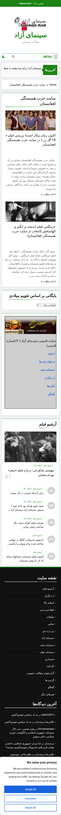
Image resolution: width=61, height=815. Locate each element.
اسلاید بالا (38, 465)
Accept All (30, 789)
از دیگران (49, 377)
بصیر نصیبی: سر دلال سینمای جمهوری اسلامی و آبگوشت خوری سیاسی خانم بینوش (31, 732)
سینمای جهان (47, 652)
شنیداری (49, 659)
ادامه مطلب (49, 194)
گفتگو (51, 394)
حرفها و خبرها (47, 361)
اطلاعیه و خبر (47, 609)
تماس (51, 623)
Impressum (25, 3)
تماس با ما (39, 3)
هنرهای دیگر (47, 694)
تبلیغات (50, 616)
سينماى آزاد (30, 35)
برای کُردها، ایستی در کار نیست (27, 493)
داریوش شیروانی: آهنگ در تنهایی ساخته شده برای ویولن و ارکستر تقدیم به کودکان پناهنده (26, 543)
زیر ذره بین (48, 631)
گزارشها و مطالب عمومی (40, 673)
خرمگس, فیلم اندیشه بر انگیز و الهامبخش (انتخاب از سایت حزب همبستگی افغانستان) (34, 231)
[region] (30, 786)
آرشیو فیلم (48, 465)
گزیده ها (49, 680)
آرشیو (51, 353)
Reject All (30, 807)
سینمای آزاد (47, 637)
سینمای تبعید (47, 369)
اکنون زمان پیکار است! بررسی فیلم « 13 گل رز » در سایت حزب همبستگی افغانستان (31, 139)
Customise (30, 798)
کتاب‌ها (51, 386)
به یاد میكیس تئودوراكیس (24, 714)
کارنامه (50, 666)
